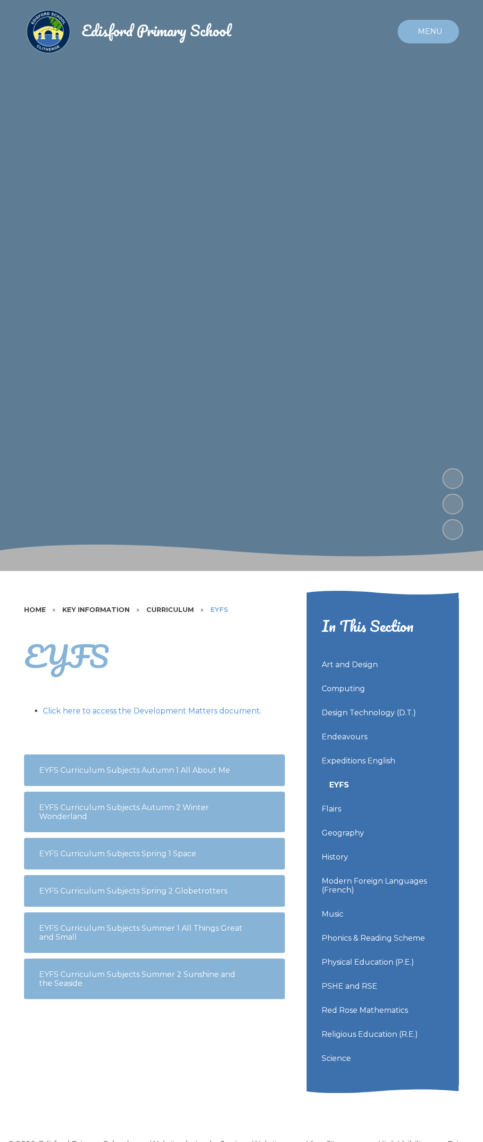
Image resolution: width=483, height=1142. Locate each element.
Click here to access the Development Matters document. (152, 710)
